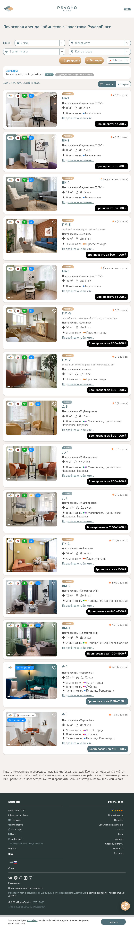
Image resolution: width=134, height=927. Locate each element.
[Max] (26, 878)
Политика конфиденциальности (25, 888)
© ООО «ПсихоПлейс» (19, 902)
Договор (118, 853)
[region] (31, 109)
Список (109, 84)
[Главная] (67, 8)
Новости (118, 819)
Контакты (118, 848)
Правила (118, 838)
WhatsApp (16, 829)
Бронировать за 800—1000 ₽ (107, 254)
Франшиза (117, 810)
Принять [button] (113, 921)
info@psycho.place (18, 815)
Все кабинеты (115, 815)
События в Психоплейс (111, 824)
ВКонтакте (17, 824)
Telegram (16, 819)
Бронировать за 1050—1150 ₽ (107, 701)
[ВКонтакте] (11, 878)
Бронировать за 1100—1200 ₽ (106, 527)
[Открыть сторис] (9, 9)
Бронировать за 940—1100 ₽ (107, 611)
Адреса (12, 848)
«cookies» (32, 920)
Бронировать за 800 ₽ (111, 208)
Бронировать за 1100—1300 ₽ (106, 653)
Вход (127, 8)
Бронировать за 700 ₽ (111, 123)
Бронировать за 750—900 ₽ (107, 748)
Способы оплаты (114, 843)
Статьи (119, 829)
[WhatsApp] (21, 878)
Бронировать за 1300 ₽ (111, 569)
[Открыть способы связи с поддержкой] (125, 906)
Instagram (16, 838)
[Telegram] (16, 878)
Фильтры (96, 60)
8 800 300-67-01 (16, 810)
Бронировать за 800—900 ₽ (107, 343)
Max (13, 834)
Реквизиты (14, 883)
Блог (120, 834)
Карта (125, 84)
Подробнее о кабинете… (78, 118)
